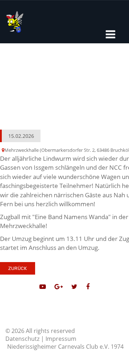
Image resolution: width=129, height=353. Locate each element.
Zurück (17, 268)
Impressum (61, 339)
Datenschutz (22, 339)
